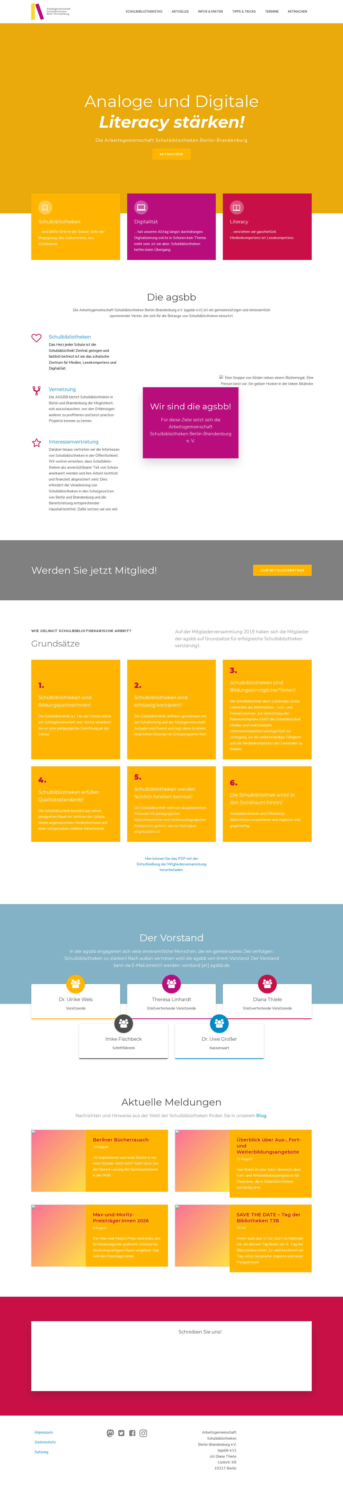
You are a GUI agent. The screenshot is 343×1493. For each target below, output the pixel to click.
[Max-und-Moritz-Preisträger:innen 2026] (58, 1235)
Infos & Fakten (210, 11)
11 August (244, 1159)
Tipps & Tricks (244, 11)
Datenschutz (45, 1442)
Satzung (41, 1452)
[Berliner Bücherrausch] (58, 1160)
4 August (99, 1228)
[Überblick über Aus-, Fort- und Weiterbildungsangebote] (202, 1160)
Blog (261, 1116)
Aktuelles (180, 11)
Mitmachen (297, 11)
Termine (272, 11)
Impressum (44, 1432)
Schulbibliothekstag (144, 11)
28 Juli (241, 1228)
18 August (100, 1147)
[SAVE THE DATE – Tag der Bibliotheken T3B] (202, 1235)
